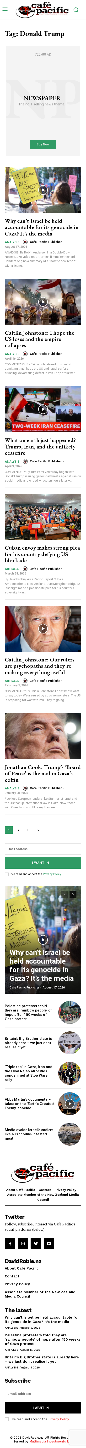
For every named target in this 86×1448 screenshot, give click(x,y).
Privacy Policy (52, 874)
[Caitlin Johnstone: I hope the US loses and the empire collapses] (43, 302)
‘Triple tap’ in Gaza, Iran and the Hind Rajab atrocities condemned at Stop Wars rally (28, 1073)
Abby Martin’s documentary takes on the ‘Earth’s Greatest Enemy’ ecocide (29, 1103)
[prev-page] (64, 894)
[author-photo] (26, 242)
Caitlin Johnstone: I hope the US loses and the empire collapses (39, 339)
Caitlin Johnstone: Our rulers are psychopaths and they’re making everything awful (39, 666)
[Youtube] (49, 1243)
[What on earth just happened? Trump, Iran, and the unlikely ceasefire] (43, 409)
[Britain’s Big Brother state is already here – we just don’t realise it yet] (69, 1042)
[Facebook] (10, 1243)
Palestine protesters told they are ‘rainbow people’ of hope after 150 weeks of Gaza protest (28, 1012)
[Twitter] (36, 1243)
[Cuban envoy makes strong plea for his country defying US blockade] (43, 517)
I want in (40, 862)
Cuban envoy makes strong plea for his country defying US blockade (42, 554)
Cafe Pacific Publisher (46, 242)
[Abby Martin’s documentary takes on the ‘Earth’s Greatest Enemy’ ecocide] (69, 1103)
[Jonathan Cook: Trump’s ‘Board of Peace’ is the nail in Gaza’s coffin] (43, 736)
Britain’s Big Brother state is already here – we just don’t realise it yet (28, 1042)
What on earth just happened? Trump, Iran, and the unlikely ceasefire (40, 446)
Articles (12, 569)
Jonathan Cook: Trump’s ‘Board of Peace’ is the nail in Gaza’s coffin (43, 773)
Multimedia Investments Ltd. (51, 1441)
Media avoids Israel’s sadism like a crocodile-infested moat (29, 1134)
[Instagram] (23, 1243)
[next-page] (38, 830)
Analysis (12, 242)
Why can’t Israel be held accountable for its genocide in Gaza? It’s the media (42, 227)
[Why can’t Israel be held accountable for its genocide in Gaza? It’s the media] (43, 190)
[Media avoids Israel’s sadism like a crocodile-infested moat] (69, 1134)
